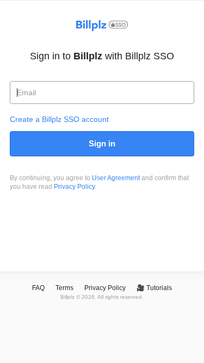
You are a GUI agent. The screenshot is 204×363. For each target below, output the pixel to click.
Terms (64, 288)
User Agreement (116, 178)
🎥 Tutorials (154, 288)
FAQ (38, 288)
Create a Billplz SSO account (59, 119)
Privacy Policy (74, 186)
